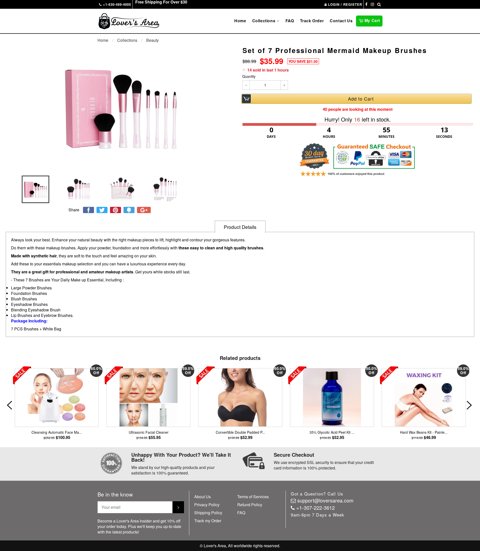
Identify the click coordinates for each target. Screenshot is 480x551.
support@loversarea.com (325, 500)
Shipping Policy (208, 512)
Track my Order (207, 520)
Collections (264, 21)
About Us (202, 496)
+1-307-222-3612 (315, 507)
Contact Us (341, 21)
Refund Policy (249, 504)
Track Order (312, 21)
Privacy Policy (207, 504)
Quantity (249, 76)
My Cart (372, 20)
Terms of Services (253, 496)
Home (240, 21)
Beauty (152, 40)
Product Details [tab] (240, 226)
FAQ (290, 21)
